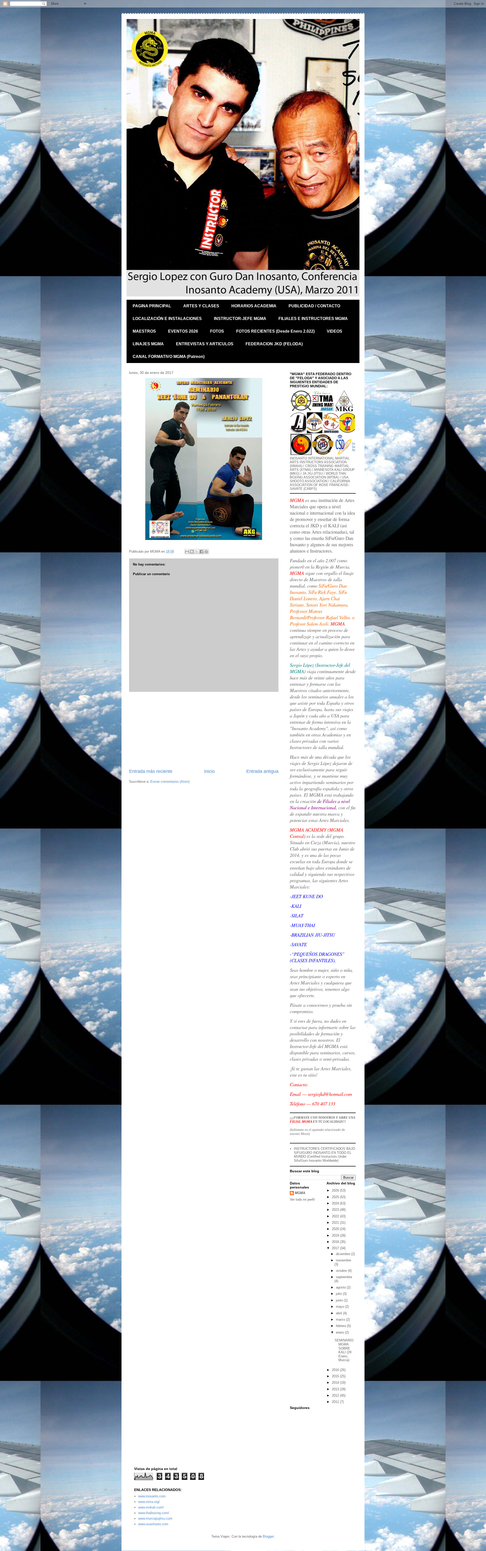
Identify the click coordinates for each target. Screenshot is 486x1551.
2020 (336, 1229)
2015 (336, 1376)
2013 (336, 1389)
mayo (340, 1306)
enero (340, 1332)
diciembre (343, 1254)
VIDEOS (334, 331)
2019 (336, 1235)
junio (340, 1300)
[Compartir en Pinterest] (206, 551)
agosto (341, 1287)
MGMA (300, 1193)
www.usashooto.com (153, 1524)
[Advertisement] (204, 730)
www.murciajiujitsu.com (155, 1518)
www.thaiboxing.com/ (153, 1513)
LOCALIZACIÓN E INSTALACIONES (167, 318)
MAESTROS (144, 331)
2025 (336, 1197)
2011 (336, 1402)
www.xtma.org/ (149, 1502)
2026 (336, 1190)
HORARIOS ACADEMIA (253, 306)
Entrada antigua (262, 771)
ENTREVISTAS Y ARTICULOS (204, 344)
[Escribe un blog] (191, 551)
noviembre (343, 1260)
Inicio (209, 771)
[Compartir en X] (196, 551)
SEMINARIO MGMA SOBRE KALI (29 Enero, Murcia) (344, 1350)
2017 (336, 1248)
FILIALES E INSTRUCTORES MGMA (313, 318)
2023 (336, 1210)
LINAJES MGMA (148, 344)
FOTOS (217, 331)
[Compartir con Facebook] (201, 551)
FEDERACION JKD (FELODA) (274, 344)
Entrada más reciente (150, 771)
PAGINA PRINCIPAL (152, 306)
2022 (336, 1216)
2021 (336, 1222)
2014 (336, 1382)
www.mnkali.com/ (151, 1507)
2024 (336, 1203)
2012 (336, 1395)
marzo (341, 1319)
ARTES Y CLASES (201, 306)
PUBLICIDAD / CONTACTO (314, 306)
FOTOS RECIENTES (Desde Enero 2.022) (275, 331)
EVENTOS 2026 (183, 331)
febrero (341, 1326)
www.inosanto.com (152, 1496)
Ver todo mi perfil (302, 1199)
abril (339, 1313)
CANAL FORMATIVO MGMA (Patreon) (169, 356)
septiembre (344, 1277)
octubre (342, 1271)
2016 (336, 1370)
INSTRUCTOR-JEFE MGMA (240, 318)
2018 (336, 1242)
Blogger (268, 1536)
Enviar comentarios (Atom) (170, 781)
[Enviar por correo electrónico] (187, 551)
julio (339, 1294)
